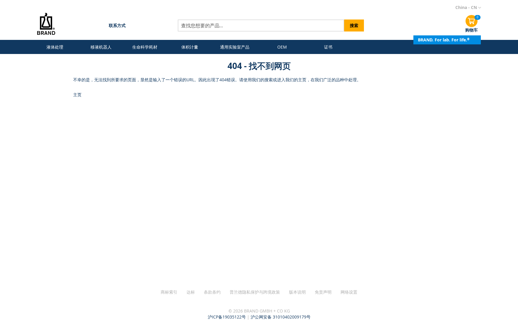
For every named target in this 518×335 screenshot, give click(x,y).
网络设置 (349, 292)
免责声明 (323, 292)
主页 (77, 94)
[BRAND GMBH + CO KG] (50, 24)
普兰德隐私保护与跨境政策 (255, 292)
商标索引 (169, 292)
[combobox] (261, 25)
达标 (190, 292)
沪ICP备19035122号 (227, 317)
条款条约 (212, 292)
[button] (468, 7)
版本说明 (297, 292)
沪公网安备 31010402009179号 (281, 317)
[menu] (192, 47)
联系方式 (117, 25)
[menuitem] (56, 47)
